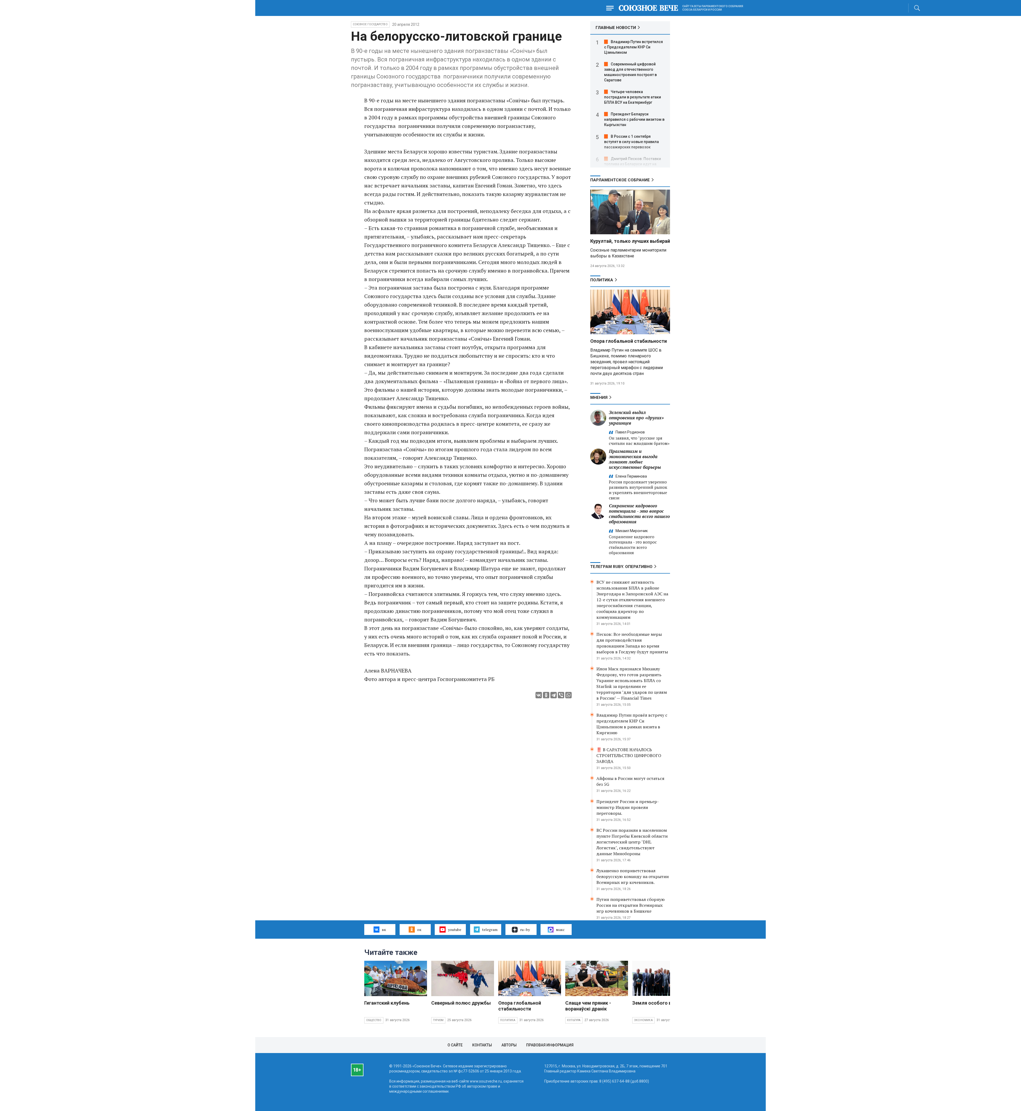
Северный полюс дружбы (461, 1003)
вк (384, 929)
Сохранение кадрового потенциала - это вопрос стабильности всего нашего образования (639, 514)
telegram (489, 929)
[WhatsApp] (568, 695)
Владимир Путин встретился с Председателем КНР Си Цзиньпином (633, 47)
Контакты (482, 1045)
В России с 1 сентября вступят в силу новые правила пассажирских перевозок (631, 141)
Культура (574, 1020)
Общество (374, 1020)
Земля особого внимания (661, 1003)
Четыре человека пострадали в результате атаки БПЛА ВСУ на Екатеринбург (632, 97)
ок (419, 929)
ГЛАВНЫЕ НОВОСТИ (616, 27)
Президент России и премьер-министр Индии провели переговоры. (627, 807)
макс (560, 929)
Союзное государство (370, 24)
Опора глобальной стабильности (628, 341)
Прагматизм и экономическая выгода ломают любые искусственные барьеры (635, 459)
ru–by (525, 929)
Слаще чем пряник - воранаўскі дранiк (588, 1006)
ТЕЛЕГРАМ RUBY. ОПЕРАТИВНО (621, 566)
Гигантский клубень (386, 1003)
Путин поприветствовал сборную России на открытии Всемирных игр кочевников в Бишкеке (630, 905)
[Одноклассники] (546, 695)
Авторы (509, 1045)
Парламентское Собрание (620, 180)
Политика (601, 280)
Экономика (643, 1020)
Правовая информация (550, 1045)
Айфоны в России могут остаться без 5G (630, 781)
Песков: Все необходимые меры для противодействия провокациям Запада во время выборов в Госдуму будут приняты (632, 643)
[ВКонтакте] (538, 695)
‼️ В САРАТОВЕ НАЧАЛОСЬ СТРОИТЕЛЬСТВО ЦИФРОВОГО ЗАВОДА (628, 755)
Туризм (438, 1020)
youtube (454, 929)
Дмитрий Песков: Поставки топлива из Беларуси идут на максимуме (632, 164)
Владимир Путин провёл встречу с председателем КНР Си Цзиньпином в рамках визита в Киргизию (631, 724)
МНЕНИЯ (599, 397)
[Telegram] (553, 695)
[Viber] (561, 695)
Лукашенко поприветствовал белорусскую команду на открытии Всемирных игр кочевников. (632, 876)
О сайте (455, 1045)
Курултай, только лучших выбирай (630, 241)
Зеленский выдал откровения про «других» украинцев (636, 417)
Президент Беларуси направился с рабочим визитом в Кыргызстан (634, 119)
